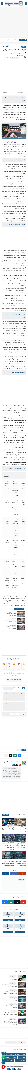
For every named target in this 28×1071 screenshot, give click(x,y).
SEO (8, 321)
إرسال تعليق (21, 879)
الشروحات (22, 1057)
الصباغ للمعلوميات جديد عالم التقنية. (15, 1042)
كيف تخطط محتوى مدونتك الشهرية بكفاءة (21, 830)
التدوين (23, 46)
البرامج (23, 1054)
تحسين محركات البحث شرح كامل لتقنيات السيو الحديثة (20, 863)
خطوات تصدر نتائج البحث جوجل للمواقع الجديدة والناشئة (21, 845)
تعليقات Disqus (5, 874)
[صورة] (22, 978)
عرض (20, 920)
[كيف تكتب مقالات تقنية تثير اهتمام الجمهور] (21, 627)
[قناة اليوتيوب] (3, 1067)
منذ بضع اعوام (12, 625)
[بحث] (2, 3)
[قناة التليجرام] (3, 1062)
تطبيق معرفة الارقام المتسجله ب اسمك (9, 999)
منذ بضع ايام (23, 826)
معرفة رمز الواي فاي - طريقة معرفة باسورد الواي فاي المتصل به (9, 985)
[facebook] (13, 765)
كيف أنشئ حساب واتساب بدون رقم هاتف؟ (10, 978)
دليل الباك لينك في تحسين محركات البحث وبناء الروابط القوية (8, 863)
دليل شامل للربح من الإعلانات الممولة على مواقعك (10, 39)
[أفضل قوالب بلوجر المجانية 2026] (21, 614)
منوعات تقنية (10, 1060)
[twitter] (17, 765)
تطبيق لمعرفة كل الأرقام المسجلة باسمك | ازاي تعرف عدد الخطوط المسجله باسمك (9, 1014)
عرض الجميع (7, 920)
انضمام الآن (7, 932)
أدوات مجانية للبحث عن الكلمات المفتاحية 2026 (8, 829)
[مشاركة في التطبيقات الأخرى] (6, 755)
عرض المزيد (5, 814)
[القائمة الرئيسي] (26, 3)
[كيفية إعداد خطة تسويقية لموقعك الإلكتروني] (21, 621)
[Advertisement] (14, 22)
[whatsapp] (11, 902)
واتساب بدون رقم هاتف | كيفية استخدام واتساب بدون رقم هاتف (10, 992)
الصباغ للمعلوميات (8, 1066)
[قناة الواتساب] (3, 1058)
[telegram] (13, 1069)
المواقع (14, 1057)
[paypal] (15, 765)
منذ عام (13, 618)
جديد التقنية (22, 1060)
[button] (19, 755)
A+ (16, 714)
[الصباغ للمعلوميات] (14, 3)
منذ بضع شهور (12, 612)
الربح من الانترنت (8, 1054)
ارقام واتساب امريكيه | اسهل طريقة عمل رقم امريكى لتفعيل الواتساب (10, 1023)
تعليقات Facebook (14, 874)
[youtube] (20, 765)
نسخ (21, 714)
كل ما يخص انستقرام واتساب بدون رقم (10, 1006)
